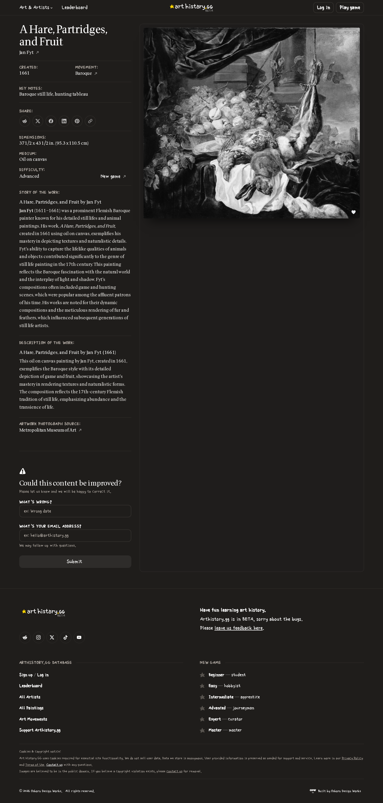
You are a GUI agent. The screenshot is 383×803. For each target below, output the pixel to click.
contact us (174, 771)
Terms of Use (34, 765)
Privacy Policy (352, 758)
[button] (36, 7)
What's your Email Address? (50, 526)
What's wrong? (35, 502)
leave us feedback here (238, 628)
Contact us (54, 765)
